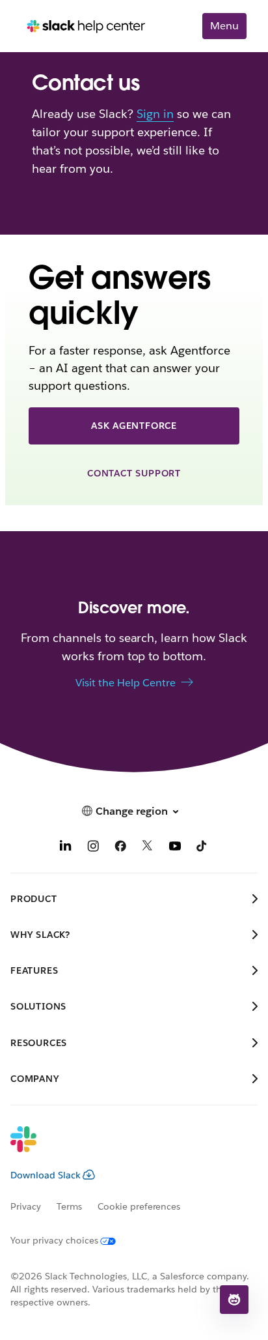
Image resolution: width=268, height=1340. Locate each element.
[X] (148, 847)
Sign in (155, 113)
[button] (234, 1299)
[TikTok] (202, 847)
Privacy (25, 1206)
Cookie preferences (139, 1206)
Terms (69, 1206)
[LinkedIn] (66, 847)
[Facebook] (120, 847)
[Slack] (123, 1147)
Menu (224, 26)
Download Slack (45, 1175)
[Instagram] (93, 847)
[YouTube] (175, 847)
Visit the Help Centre (125, 683)
